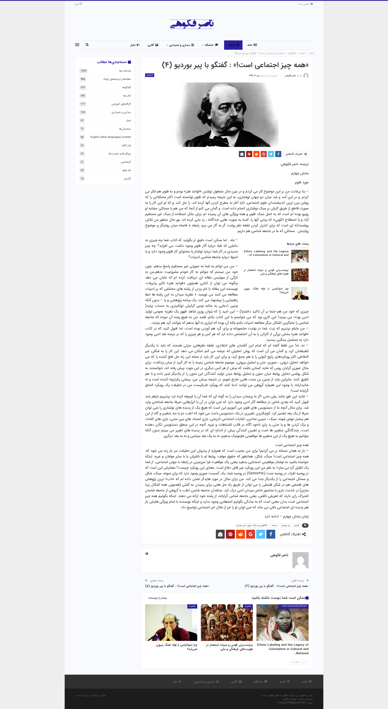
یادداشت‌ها (125, 71)
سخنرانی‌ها (125, 129)
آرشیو (296, 525)
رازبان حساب (81, 695)
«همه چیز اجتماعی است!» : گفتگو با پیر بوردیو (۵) (177, 586)
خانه (249, 45)
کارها (232, 45)
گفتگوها (149, 75)
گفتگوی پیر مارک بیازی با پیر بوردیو (251, 525)
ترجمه (274, 525)
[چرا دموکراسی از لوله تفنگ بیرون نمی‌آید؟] (300, 293)
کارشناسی (126, 162)
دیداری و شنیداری (179, 45)
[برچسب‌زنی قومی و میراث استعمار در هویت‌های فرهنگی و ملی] (300, 274)
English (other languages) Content (292, 606)
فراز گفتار (126, 145)
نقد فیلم (126, 170)
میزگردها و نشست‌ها (120, 154)
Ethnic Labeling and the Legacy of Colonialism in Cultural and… (266, 253)
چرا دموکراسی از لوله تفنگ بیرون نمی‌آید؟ (266, 290)
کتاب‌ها (127, 96)
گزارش (127, 178)
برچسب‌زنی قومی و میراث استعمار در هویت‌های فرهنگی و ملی (266, 272)
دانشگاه (209, 45)
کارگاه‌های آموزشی (121, 104)
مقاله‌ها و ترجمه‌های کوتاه (117, 79)
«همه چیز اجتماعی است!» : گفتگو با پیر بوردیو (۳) (277, 586)
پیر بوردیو (286, 525)
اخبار (132, 45)
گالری (151, 45)
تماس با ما (303, 4)
